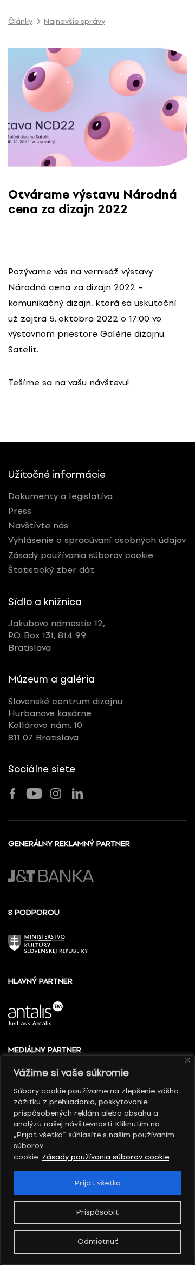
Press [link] (19, 511)
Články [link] (20, 21)
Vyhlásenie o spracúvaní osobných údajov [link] (97, 540)
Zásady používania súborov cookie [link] (105, 1157)
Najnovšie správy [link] (74, 21)
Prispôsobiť (97, 1212)
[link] (97, 107)
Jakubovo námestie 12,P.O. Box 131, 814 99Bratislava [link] (56, 635)
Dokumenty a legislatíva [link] (60, 496)
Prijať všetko (98, 1183)
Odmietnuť (97, 1241)
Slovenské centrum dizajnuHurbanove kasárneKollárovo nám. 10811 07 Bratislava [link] (65, 719)
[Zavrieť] (187, 1060)
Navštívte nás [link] (38, 525)
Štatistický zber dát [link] (51, 570)
